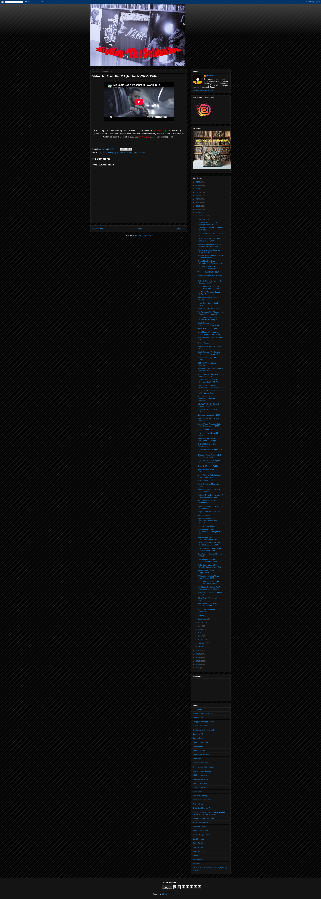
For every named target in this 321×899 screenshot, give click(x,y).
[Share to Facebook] (128, 149)
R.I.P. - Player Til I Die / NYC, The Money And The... (208, 605)
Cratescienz (198, 738)
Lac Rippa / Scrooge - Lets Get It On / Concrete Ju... (209, 293)
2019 (198, 206)
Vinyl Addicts (198, 859)
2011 (198, 668)
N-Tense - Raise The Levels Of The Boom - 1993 (209, 456)
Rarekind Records (200, 827)
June (200, 629)
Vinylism (196, 864)
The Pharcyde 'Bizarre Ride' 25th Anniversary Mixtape (208, 588)
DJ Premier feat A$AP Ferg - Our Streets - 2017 (208, 577)
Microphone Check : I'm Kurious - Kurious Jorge (210, 507)
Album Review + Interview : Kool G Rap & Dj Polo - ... (210, 375)
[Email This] (121, 149)
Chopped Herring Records (203, 722)
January (201, 646)
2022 (198, 196)
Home (139, 229)
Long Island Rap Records (203, 800)
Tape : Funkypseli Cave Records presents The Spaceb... (207, 520)
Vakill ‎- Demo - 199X (205, 481)
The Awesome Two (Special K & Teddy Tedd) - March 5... (210, 313)
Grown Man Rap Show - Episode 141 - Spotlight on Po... (208, 532)
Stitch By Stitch (199, 843)
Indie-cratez (198, 792)
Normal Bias (198, 804)
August (201, 622)
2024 (198, 189)
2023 (198, 192)
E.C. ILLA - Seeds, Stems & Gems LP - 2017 (208, 405)
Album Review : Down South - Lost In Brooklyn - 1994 (209, 544)
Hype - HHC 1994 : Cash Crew (209, 329)
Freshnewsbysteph (200, 763)
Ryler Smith (118, 153)
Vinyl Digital (133, 153)
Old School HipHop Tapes (203, 808)
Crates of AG (198, 734)
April (200, 636)
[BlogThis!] (123, 149)
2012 (198, 664)
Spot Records (198, 839)
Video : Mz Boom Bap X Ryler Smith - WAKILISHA (209, 549)
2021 (198, 199)
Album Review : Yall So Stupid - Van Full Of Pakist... (209, 476)
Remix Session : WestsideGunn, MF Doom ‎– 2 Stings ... (210, 439)
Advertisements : (204, 515)
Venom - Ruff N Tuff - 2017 (208, 272)
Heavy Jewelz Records (202, 771)
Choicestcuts (198, 717)
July (200, 626)
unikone (209, 76)
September (202, 619)
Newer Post (97, 229)
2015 (198, 654)
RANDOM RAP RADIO (202, 822)
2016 (198, 651)
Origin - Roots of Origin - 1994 (209, 512)
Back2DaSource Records (203, 713)
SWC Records (198, 847)
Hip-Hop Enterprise (200, 779)
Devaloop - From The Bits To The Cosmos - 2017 (208, 491)
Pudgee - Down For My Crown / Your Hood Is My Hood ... (210, 496)
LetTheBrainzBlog (200, 796)
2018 (198, 209)
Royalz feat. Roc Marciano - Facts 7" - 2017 (208, 299)
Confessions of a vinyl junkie (204, 730)
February (202, 643)
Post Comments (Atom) (143, 235)
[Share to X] (125, 149)
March (201, 640)
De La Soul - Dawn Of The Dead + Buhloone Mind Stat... (210, 566)
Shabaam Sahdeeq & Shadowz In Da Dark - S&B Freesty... (209, 245)
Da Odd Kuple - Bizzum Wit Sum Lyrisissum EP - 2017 (208, 538)
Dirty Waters (198, 746)
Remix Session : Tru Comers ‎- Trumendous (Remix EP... (209, 353)
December (202, 216)
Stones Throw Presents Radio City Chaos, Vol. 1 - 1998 (209, 425)
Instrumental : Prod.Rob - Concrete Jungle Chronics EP (210, 386)
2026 (198, 182)
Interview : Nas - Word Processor (206, 502)
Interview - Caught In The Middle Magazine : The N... (209, 223)
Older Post (180, 229)
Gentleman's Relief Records (204, 767)
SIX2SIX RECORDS (201, 831)
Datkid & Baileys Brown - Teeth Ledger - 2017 (209, 282)
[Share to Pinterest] (130, 149)
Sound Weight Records (202, 835)
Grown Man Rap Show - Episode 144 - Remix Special (209, 262)
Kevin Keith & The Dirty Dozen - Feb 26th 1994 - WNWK (210, 381)
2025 (198, 185)
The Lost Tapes (199, 851)
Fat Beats (197, 759)
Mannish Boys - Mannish (207, 526)
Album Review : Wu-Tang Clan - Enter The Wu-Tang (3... (210, 319)
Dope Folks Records (201, 754)
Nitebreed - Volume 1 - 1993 (208, 415)
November (202, 219)
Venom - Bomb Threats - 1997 (209, 430)
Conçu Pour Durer (200, 726)
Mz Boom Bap (108, 153)
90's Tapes (197, 709)
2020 (198, 202)
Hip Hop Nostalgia (200, 775)
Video (126, 153)
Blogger (165, 894)
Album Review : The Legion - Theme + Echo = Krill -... (208, 582)
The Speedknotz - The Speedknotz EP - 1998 (207, 560)
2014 (198, 657)
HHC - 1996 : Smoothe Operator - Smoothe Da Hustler (207, 398)
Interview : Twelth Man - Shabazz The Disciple (207, 267)
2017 (100, 153)
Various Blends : (203, 343)
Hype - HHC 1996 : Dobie (207, 466)
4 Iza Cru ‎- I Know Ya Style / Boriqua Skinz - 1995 (208, 462)
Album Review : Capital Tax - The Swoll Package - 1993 (208, 287)
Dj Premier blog (199, 750)
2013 (198, 661)
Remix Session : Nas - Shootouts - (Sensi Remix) (208, 324)
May (200, 633)
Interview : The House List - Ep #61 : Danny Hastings (209, 392)
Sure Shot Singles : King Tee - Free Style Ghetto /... (209, 251)
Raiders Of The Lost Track (203, 818)
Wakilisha (141, 153)
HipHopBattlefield (200, 783)
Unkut (195, 855)
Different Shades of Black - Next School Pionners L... (210, 256)
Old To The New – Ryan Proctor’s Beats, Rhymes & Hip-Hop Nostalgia (209, 813)
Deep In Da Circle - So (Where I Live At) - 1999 (210, 370)
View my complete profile (203, 90)
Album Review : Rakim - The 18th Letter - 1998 (208, 240)
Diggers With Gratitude (202, 742)
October (201, 616)
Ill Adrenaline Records (201, 787)
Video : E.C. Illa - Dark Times (208, 309)
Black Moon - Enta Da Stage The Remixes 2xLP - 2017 (208, 333)
